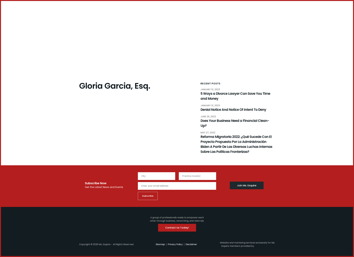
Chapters (26, 15)
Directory (84, 15)
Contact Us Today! (177, 227)
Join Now (13, 16)
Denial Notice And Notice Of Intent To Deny (233, 109)
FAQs (48, 15)
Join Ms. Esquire (246, 185)
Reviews (95, 15)
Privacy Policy (175, 244)
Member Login (10, 7)
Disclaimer (191, 244)
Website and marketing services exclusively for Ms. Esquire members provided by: (247, 244)
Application (60, 15)
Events (40, 15)
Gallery (73, 15)
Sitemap (160, 244)
